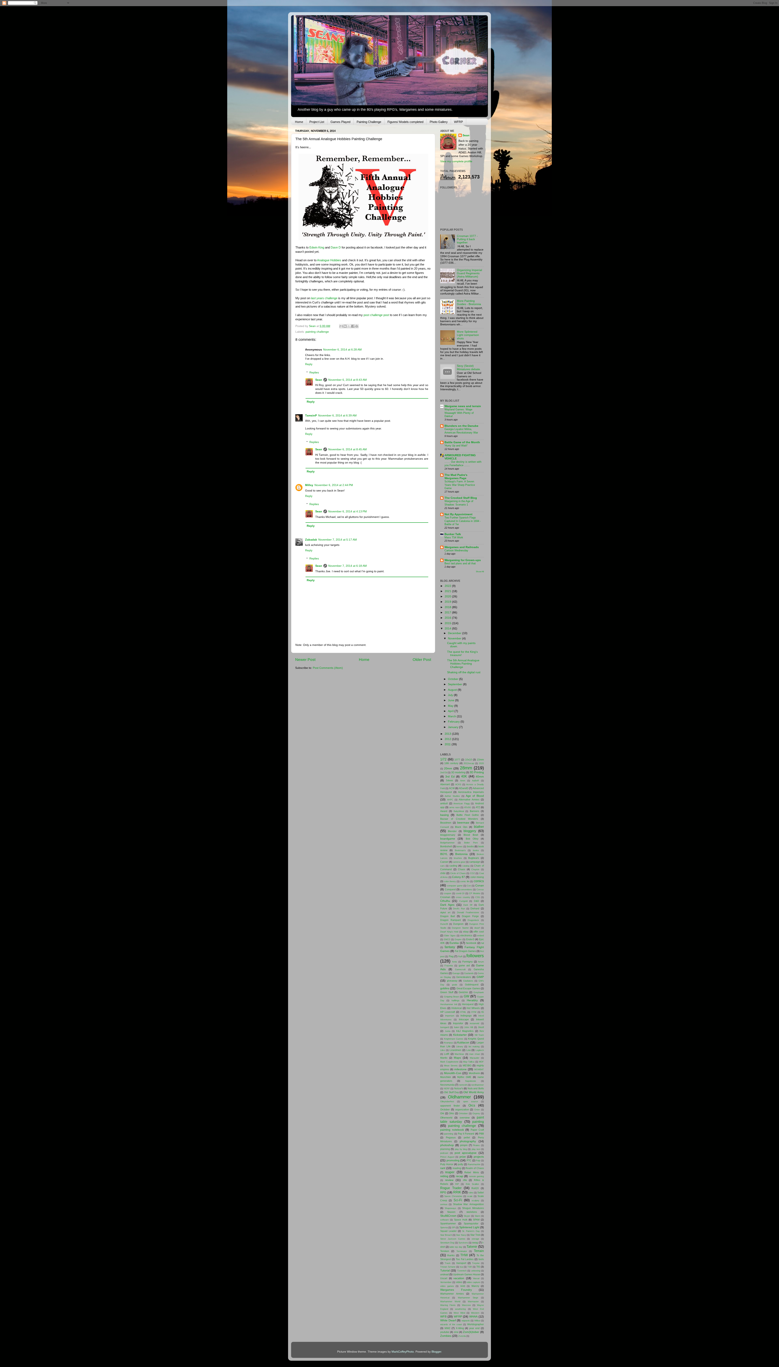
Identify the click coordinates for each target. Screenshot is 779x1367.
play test (476, 1149)
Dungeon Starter (460, 928)
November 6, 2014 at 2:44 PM (333, 485)
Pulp (478, 1160)
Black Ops (461, 827)
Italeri (456, 1027)
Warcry (475, 1286)
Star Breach (446, 1235)
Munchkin (445, 1077)
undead (444, 1274)
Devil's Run (459, 908)
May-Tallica (468, 1061)
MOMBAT (479, 1069)
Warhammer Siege (468, 1297)
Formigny (467, 961)
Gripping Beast (451, 996)
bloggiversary (447, 835)
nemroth (463, 1085)
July (451, 695)
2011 (448, 744)
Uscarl (443, 1278)
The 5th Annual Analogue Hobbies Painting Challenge (463, 663)
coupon (447, 893)
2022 (448, 585)
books (476, 850)
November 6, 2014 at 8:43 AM (347, 379)
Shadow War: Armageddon (468, 1204)
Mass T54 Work (453, 537)
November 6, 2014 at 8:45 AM (347, 449)
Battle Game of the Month (462, 442)
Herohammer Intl (448, 1004)
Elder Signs (450, 935)
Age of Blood (475, 795)
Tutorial (445, 1270)
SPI (453, 1227)
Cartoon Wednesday (456, 550)
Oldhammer (459, 1096)
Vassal (476, 1278)
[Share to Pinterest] (357, 326)
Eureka (454, 942)
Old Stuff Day (451, 1092)
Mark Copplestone (449, 1061)
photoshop (447, 1145)
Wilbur (477, 1320)
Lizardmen (455, 1050)
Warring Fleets (448, 1305)
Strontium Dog (447, 1242)
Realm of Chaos (475, 1168)
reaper (449, 1172)
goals (454, 984)
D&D (476, 901)
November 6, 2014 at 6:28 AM (342, 349)
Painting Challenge (369, 122)
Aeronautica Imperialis (471, 792)
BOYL (444, 854)
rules (470, 1192)
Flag (451, 956)
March (452, 716)
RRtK (457, 1192)
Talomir (472, 1246)
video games (447, 1286)
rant (442, 1168)
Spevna (444, 1227)
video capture (473, 1282)
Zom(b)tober (471, 1332)
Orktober (463, 1113)
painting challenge (317, 331)
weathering (460, 1309)
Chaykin (475, 869)
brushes (458, 858)
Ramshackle (474, 1164)
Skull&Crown (448, 1215)
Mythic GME (464, 1077)
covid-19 (460, 893)
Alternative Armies (469, 799)
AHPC (450, 799)
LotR (446, 1054)
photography (468, 1141)
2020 (448, 596)
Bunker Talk (452, 534)
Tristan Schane (447, 1267)
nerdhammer (477, 1085)
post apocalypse (466, 1152)
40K (464, 776)
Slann (477, 1216)
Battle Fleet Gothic (467, 815)
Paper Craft (477, 1129)
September (455, 684)
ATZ (478, 807)
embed (480, 935)
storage (475, 1239)
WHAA (473, 1316)
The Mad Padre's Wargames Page (455, 476)
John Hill (468, 1027)
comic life (464, 881)
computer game (455, 885)
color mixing (477, 877)
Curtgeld (463, 901)
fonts (454, 961)
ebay (466, 931)
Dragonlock (473, 920)
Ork (442, 1113)
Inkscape (464, 1019)
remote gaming (476, 1176)
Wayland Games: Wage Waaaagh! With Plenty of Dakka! (459, 413)
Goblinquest (471, 984)
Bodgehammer (447, 842)
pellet (467, 1137)
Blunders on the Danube (461, 425)
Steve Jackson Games (452, 1239)
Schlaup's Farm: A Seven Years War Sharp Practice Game (459, 485)
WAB (462, 1286)
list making (474, 1046)
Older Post (422, 659)
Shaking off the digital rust (463, 672)
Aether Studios (452, 796)
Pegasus (451, 1137)
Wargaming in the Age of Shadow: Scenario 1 (458, 503)
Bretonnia (461, 854)
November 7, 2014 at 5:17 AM (337, 539)
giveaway (452, 980)
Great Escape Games (468, 988)
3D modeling (458, 772)
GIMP (480, 977)
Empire (458, 939)
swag (475, 1242)
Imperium (449, 1015)
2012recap (469, 763)
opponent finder (450, 1105)
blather (479, 826)
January (453, 727)
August (453, 689)
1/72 (443, 759)
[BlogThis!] (345, 326)
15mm (480, 759)
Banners (474, 811)
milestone (460, 1069)
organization (462, 1109)
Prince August (447, 1157)
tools (481, 1259)
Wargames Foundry (456, 1289)
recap (459, 1176)
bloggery (470, 831)
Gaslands (469, 973)
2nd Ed (443, 772)
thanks (451, 1255)
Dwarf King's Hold (449, 931)
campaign (474, 861)
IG (482, 1012)
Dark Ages (447, 904)
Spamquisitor (471, 1223)
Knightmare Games (454, 1039)
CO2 (472, 873)
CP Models (474, 893)
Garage (456, 973)
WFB (443, 1316)
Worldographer (475, 1324)
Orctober (445, 1109)
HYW (473, 1012)
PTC (469, 1160)
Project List (316, 122)
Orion (477, 1109)
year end (474, 1328)
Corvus (480, 889)
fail (482, 943)
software (444, 1220)
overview (465, 1117)
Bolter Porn (471, 842)
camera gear (459, 862)
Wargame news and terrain (462, 406)
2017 (448, 612)
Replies (314, 372)
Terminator (461, 1251)
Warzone (466, 1305)
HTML (463, 1012)
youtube (444, 1332)
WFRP (458, 122)
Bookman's (460, 850)
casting (453, 865)
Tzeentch (462, 1270)
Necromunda (447, 1084)
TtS (478, 1266)
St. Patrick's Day (471, 1231)
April (451, 711)
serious (444, 1204)
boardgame (447, 838)
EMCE (447, 939)
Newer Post (305, 659)
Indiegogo (466, 1015)
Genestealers (463, 977)
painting (478, 1121)
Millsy (309, 485)
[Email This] (341, 326)
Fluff (460, 956)
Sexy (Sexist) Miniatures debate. (469, 367)
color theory (450, 881)
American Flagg (461, 803)
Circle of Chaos (458, 873)
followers (475, 955)
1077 (457, 759)
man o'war (474, 1054)
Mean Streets (451, 1065)
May (451, 705)
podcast (444, 1153)
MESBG (467, 1065)
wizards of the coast (451, 1324)
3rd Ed (449, 776)
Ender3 (470, 939)
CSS (477, 897)
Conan (479, 885)
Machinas (459, 1054)
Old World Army (473, 1092)
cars (442, 866)
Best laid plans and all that (460, 563)
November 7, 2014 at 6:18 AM (347, 565)
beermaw (463, 822)
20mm (448, 768)
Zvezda (462, 1336)
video (459, 1282)
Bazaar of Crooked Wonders (459, 818)
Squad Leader (448, 1231)
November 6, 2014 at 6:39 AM (337, 415)
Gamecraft (460, 969)
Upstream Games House (466, 1274)
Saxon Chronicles (453, 1196)
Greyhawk (478, 992)
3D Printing (477, 772)
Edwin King (316, 247)
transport (461, 1263)
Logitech (480, 1050)
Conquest (450, 889)
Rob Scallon (472, 1184)
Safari (480, 1192)
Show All (480, 571)
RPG (443, 1192)
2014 (448, 628)
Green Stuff (446, 992)
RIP (457, 1184)
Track (448, 1263)
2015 (448, 623)
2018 (448, 607)
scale (469, 1196)
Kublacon (463, 1042)
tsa (461, 1267)
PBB (481, 1133)
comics (479, 881)
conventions (466, 889)
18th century (451, 763)
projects (479, 1156)
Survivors (463, 1242)
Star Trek (475, 1235)
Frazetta (448, 965)
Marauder (474, 1058)
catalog (465, 866)
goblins (444, 988)
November (455, 638)
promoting (453, 1160)
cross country (463, 897)
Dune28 (444, 924)
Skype (467, 1216)
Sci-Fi (458, 1200)
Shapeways (450, 1208)
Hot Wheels (473, 1008)
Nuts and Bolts (476, 1088)
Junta (447, 1031)
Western (475, 1313)
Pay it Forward (466, 1133)
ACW (452, 788)
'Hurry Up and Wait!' (456, 445)
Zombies (445, 1335)
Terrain (479, 1251)
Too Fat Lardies (465, 1259)
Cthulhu (445, 900)
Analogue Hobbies (329, 260)
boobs (470, 846)
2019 (448, 601)
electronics (466, 935)
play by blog (461, 1149)
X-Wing (460, 1328)
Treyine (476, 1263)
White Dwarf (448, 1320)
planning (445, 1149)
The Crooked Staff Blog (460, 497)
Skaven (451, 1212)
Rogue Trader (451, 1188)
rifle (465, 1180)
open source (470, 1101)
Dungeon (458, 924)
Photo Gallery (439, 122)
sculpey (475, 1200)
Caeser (444, 861)
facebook (471, 943)
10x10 (468, 759)
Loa (468, 1050)
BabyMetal (459, 811)
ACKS (458, 784)
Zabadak (311, 539)
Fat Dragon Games (465, 951)
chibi (442, 873)
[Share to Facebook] (353, 326)
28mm (466, 767)
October (453, 679)
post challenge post (376, 315)
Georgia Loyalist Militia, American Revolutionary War (461, 431)
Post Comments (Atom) (328, 667)
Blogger (436, 1351)
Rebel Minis (471, 1172)
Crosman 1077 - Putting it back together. (467, 239)
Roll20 (475, 1188)
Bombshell (446, 846)
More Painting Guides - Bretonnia (469, 302)
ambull (444, 803)
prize (462, 1156)
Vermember (446, 1282)
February (454, 721)
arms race (454, 807)
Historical (456, 1008)
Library (459, 1046)
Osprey (476, 1113)
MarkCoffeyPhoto (403, 1351)
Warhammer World (450, 1301)
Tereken (444, 1251)
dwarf (477, 928)
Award (443, 811)
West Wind (459, 1313)
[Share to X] (349, 326)
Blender (452, 831)
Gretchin (463, 992)
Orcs (471, 1105)
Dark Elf (467, 905)
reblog (444, 1176)
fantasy (450, 947)
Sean (318, 379)
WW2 (447, 1328)
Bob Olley (472, 838)
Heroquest (467, 1004)
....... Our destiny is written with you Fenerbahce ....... (462, 463)
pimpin (464, 1145)
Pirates (476, 1145)
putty (460, 1164)
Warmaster (473, 1301)
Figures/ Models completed (405, 122)
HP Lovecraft (447, 1012)
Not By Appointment (458, 514)
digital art (445, 912)
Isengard (444, 1027)
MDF (481, 1061)
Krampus (448, 1042)
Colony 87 (458, 877)
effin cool (478, 931)
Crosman (445, 897)
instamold (474, 1023)
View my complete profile (456, 161)
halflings (455, 1000)
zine (456, 1332)
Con (469, 885)
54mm (449, 780)
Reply (308, 364)
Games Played (340, 122)
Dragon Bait (447, 916)
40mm (480, 776)
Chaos (461, 869)
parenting (448, 1134)
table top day (455, 1247)
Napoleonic (470, 1081)
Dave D (336, 247)
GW (466, 996)
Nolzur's (458, 1088)
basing (444, 814)
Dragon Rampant (450, 920)
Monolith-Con (452, 1073)
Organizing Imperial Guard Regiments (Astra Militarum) (469, 273)
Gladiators (468, 981)
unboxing (475, 1270)
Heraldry (472, 1000)
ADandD (463, 788)
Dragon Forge (470, 916)
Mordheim (474, 1073)
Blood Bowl (471, 835)
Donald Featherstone (468, 912)
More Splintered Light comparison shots (468, 335)
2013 (448, 733)
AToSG (467, 807)
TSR (469, 1267)
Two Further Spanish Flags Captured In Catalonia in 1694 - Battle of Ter (462, 521)
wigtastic (466, 1320)
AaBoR (475, 780)
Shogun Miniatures (473, 1208)
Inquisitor (458, 1023)
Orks (451, 1113)
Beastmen (445, 822)
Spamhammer (448, 1223)
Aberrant (445, 784)
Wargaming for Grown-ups (462, 560)
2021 (448, 591)
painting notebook (452, 1129)
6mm (462, 780)
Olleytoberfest (447, 1101)
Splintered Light (469, 1227)
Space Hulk (460, 1219)
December (455, 633)
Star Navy (461, 1235)
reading (457, 1168)
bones (459, 846)
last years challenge (324, 298)
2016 (448, 617)
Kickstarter (460, 1034)
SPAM (476, 1219)
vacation (458, 1278)
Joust (481, 1027)
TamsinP (311, 415)
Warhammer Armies (452, 1293)
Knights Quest (476, 1038)
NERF (447, 1088)
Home (299, 122)
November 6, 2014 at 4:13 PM (347, 511)
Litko (442, 1050)
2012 (448, 739)
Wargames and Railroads (461, 547)
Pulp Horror (446, 1164)
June (451, 700)
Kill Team (479, 1035)
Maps (457, 1057)
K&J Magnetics (465, 1031)
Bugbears (473, 858)
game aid (464, 965)
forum (481, 961)
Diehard (474, 908)
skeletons (471, 1212)
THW (464, 1255)
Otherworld (446, 1117)
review (449, 1180)
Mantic (444, 1057)
